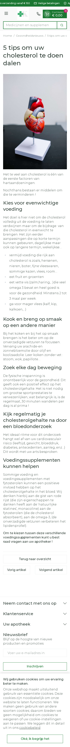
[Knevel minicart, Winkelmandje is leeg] (47, 13)
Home (7, 35)
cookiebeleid (29, 728)
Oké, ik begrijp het (35, 739)
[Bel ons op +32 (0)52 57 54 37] (38, 14)
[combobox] (30, 25)
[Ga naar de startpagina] (23, 14)
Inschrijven (35, 666)
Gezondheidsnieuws (29, 35)
